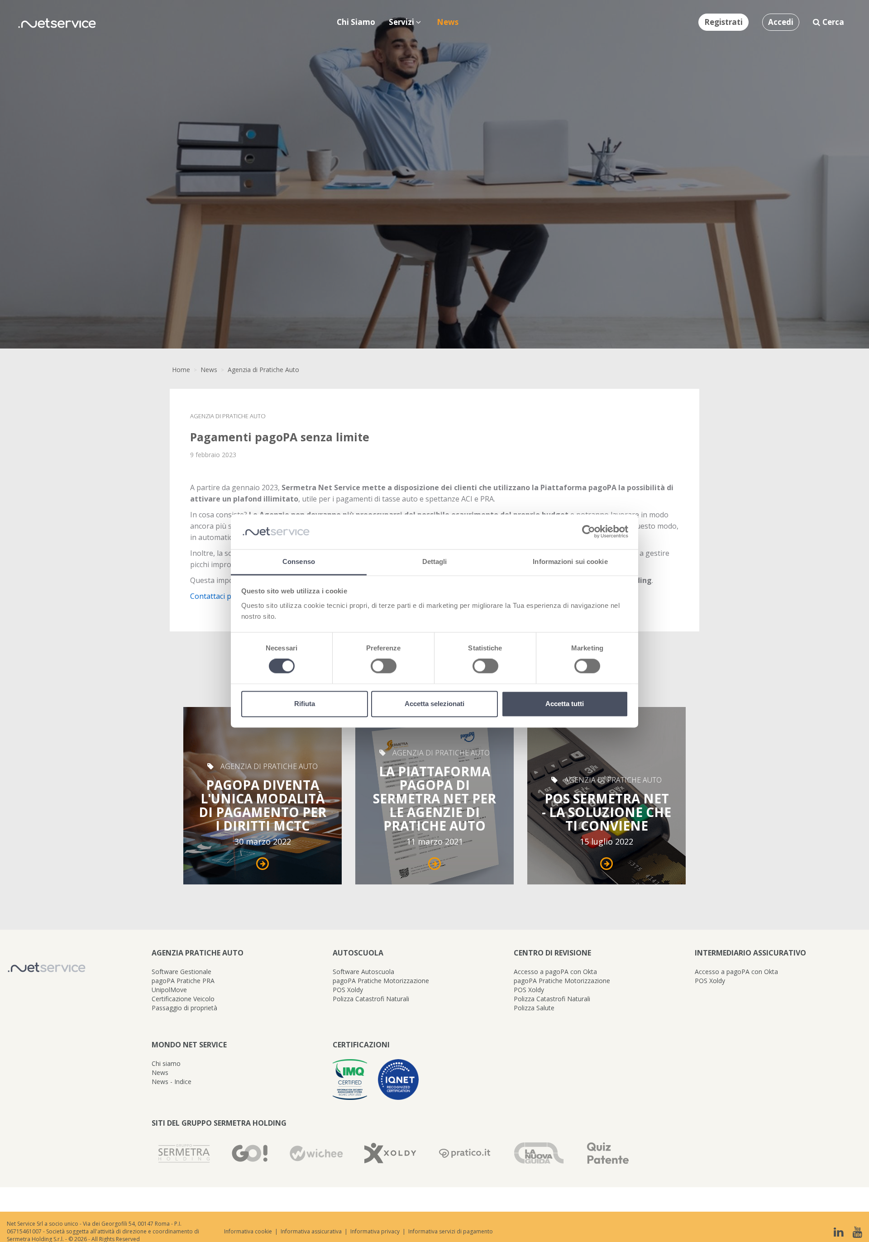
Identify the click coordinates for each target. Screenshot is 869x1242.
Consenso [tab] (298, 561)
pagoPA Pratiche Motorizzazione (381, 980)
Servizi (402, 22)
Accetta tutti (564, 703)
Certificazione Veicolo (183, 998)
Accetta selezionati (434, 703)
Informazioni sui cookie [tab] (570, 561)
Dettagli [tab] (434, 561)
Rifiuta (304, 703)
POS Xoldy (348, 989)
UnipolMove (169, 989)
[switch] (383, 666)
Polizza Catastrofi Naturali (371, 998)
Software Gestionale (181, 971)
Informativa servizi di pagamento (450, 1231)
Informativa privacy (375, 1231)
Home (181, 369)
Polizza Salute (534, 1007)
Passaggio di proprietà (184, 1007)
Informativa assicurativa (311, 1231)
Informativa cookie (248, 1231)
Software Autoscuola (363, 971)
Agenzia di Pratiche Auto (263, 369)
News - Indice (171, 1081)
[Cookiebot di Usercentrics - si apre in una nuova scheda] (588, 532)
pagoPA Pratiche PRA (183, 980)
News (209, 369)
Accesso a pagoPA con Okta (555, 971)
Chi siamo (166, 1063)
